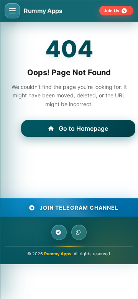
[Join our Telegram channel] (59, 232)
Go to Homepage (83, 128)
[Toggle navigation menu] (12, 10)
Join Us (111, 10)
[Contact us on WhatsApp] (79, 232)
